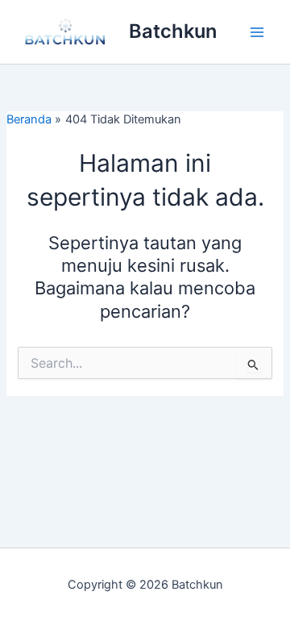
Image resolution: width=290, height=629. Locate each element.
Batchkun (173, 31)
